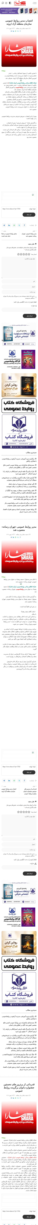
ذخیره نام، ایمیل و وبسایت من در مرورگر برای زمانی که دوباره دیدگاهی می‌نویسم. (18, 297)
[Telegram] (11, 31)
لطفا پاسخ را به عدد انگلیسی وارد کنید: (25, 302)
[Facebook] (20, 31)
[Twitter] (18, 31)
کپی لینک (29, 214)
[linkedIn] (9, 225)
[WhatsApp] (15, 31)
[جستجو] (3, 3)
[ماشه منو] (33, 3)
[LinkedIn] (13, 31)
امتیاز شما (33, 254)
